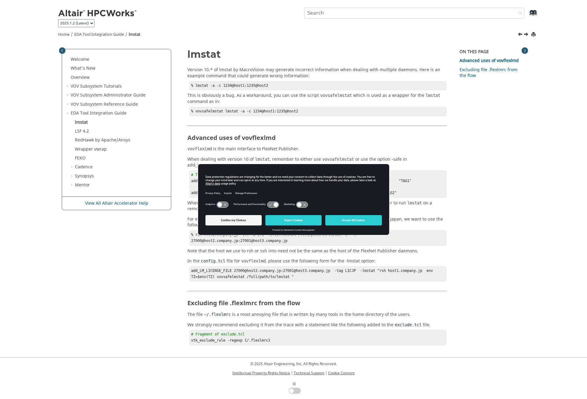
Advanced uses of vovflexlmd (489, 60)
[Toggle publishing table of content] (62, 50)
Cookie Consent (341, 373)
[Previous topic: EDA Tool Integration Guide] (520, 35)
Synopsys (84, 176)
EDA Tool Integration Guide (99, 34)
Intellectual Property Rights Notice (261, 373)
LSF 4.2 (82, 131)
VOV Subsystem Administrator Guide (108, 95)
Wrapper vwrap (91, 149)
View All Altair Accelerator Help (116, 203)
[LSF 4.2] (526, 35)
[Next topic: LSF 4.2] (526, 35)
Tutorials (96, 86)
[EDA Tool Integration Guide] (520, 35)
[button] (68, 60)
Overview (80, 77)
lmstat (134, 34)
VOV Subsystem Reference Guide (104, 104)
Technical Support (309, 373)
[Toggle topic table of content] (525, 50)
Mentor (82, 185)
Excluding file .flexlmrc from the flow (488, 73)
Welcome (80, 59)
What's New (83, 68)
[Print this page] (534, 35)
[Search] (518, 14)
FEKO (80, 158)
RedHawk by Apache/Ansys (102, 140)
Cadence (84, 167)
